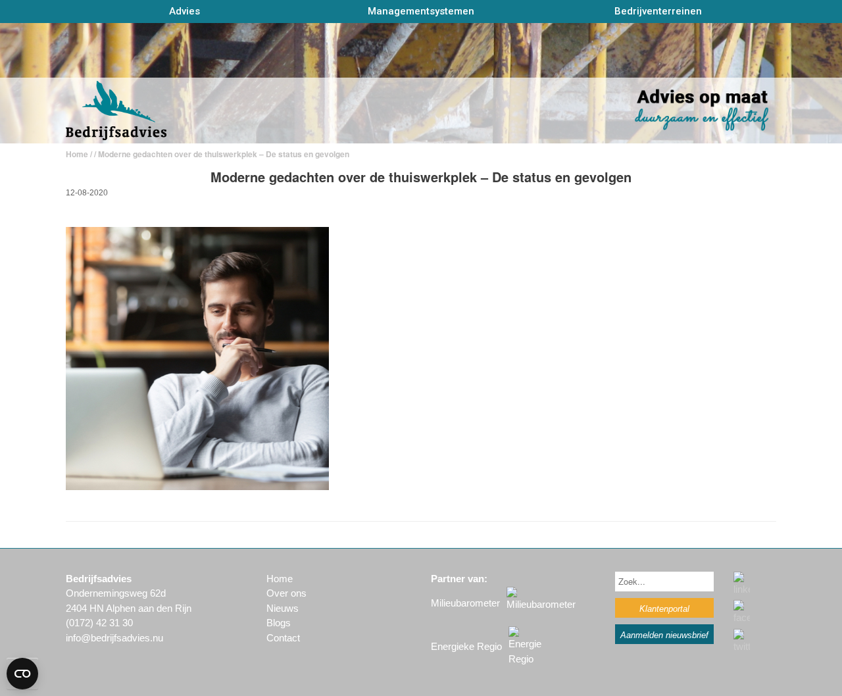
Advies (184, 11)
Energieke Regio (466, 646)
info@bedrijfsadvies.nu (114, 637)
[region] (421, 83)
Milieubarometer (465, 603)
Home (77, 154)
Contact (283, 637)
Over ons (286, 593)
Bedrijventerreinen (658, 11)
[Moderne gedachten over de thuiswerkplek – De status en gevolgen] (197, 486)
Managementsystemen (421, 11)
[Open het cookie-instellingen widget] (22, 673)
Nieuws (282, 608)
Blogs (278, 622)
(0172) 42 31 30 (99, 622)
